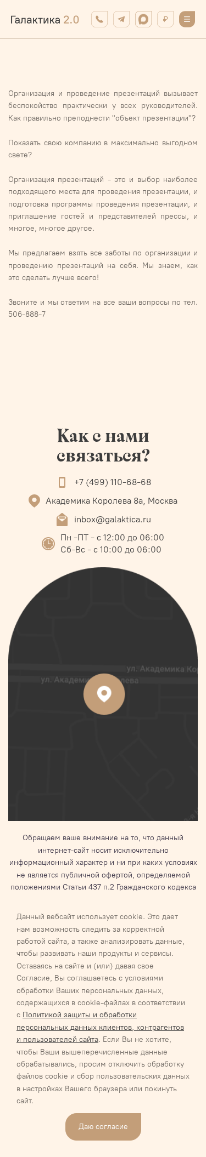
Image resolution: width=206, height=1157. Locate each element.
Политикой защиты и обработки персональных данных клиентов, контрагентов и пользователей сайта (100, 1027)
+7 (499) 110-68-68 (112, 482)
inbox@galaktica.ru (112, 519)
